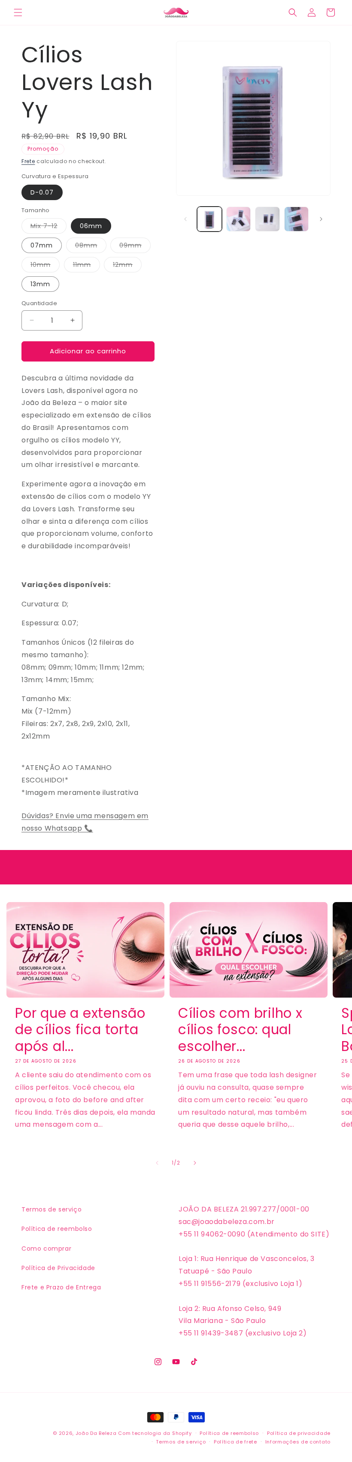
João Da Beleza (96, 1433)
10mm (45, 266)
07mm (41, 245)
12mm (127, 266)
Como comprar (46, 1248)
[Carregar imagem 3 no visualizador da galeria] (267, 219)
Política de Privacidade (58, 1268)
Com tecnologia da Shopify (155, 1433)
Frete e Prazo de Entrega (61, 1287)
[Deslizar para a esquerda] (185, 219)
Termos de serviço (51, 1209)
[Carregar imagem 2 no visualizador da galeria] (238, 219)
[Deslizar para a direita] (321, 219)
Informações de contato (298, 1441)
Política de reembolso (56, 1228)
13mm (40, 284)
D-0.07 (42, 192)
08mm (90, 247)
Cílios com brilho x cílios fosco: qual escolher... (240, 1029)
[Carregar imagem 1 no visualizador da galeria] (209, 219)
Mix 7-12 (48, 227)
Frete (28, 161)
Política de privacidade (299, 1433)
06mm (91, 226)
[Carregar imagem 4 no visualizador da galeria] (296, 219)
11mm (86, 266)
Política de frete (235, 1441)
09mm (135, 247)
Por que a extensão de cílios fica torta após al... (80, 1029)
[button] (18, 12)
